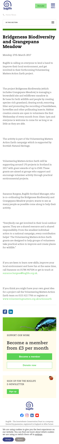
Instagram (27, 415)
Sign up (12, 391)
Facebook (5, 312)
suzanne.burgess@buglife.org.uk (20, 273)
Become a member (29, 356)
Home (8, 14)
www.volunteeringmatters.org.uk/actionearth (27, 299)
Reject (20, 439)
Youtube (37, 415)
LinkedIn (11, 312)
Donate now (29, 365)
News (13, 14)
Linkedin (32, 415)
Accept (8, 439)
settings (38, 434)
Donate (40, 5)
